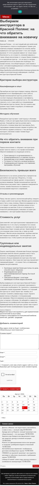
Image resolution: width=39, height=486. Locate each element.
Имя (2, 353)
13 (18, 405)
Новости (8, 310)
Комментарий (6, 333)
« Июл (3, 418)
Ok (20, 11)
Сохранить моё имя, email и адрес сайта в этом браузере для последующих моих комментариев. (18, 366)
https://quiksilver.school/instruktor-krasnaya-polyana (18, 70)
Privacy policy (23, 8)
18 (7, 407)
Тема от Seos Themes (30, 483)
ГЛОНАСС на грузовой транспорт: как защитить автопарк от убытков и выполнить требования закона (19, 455)
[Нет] (37, 7)
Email (2, 357)
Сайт (2, 361)
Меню (5, 16)
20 (18, 407)
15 (28, 405)
